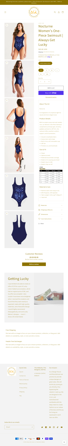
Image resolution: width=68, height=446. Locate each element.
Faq (20, 395)
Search (21, 372)
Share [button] (42, 223)
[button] (5, 12)
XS (41, 70)
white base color (45, 63)
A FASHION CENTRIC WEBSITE (40, 374)
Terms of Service (24, 380)
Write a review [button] (34, 264)
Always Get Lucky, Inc (31, 442)
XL (41, 74)
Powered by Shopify (40, 442)
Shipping (40, 51)
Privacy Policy (23, 387)
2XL (47, 74)
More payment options (51, 97)
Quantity (40, 78)
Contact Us (22, 376)
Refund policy (23, 383)
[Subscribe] (32, 427)
